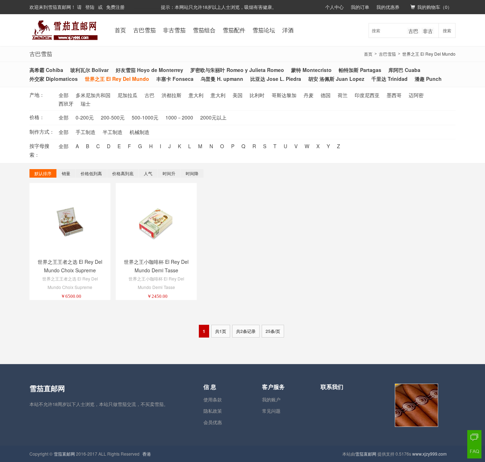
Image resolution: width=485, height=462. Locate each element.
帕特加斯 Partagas (360, 69)
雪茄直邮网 (59, 7)
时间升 (169, 173)
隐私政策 (212, 410)
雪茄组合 (204, 30)
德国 (326, 95)
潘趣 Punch (428, 78)
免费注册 (115, 7)
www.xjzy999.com (429, 454)
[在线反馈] (474, 437)
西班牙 (66, 103)
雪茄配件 (234, 30)
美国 (238, 95)
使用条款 (212, 399)
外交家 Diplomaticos (53, 78)
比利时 (257, 95)
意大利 (196, 95)
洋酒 (288, 30)
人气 (148, 173)
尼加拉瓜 (127, 95)
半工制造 (112, 131)
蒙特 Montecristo (311, 69)
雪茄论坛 (263, 30)
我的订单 (360, 7)
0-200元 (85, 117)
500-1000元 (145, 117)
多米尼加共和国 (93, 95)
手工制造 (86, 131)
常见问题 (271, 410)
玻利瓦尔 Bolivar (89, 69)
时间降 (192, 173)
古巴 (413, 31)
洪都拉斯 (171, 95)
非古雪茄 (174, 30)
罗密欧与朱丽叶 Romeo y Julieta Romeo (237, 69)
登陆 (89, 7)
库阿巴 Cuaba (404, 69)
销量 (66, 173)
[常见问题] (474, 451)
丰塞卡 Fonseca (175, 78)
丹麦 (309, 95)
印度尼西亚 (367, 95)
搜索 (447, 30)
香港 (146, 454)
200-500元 (113, 117)
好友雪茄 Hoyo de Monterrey (149, 69)
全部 (64, 95)
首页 (120, 30)
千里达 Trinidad (389, 78)
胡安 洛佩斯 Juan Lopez (336, 78)
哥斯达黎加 (284, 95)
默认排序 (42, 173)
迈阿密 (416, 95)
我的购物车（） (434, 7)
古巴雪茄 (144, 30)
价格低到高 (91, 173)
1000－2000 (179, 117)
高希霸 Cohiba (46, 69)
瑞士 (86, 103)
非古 (428, 31)
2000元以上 (213, 117)
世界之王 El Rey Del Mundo (429, 54)
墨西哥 (394, 95)
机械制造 (139, 131)
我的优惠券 (387, 7)
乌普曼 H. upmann (222, 78)
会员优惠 (212, 422)
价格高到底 (122, 173)
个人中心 (334, 7)
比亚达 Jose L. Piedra (275, 78)
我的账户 (271, 399)
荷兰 (343, 95)
